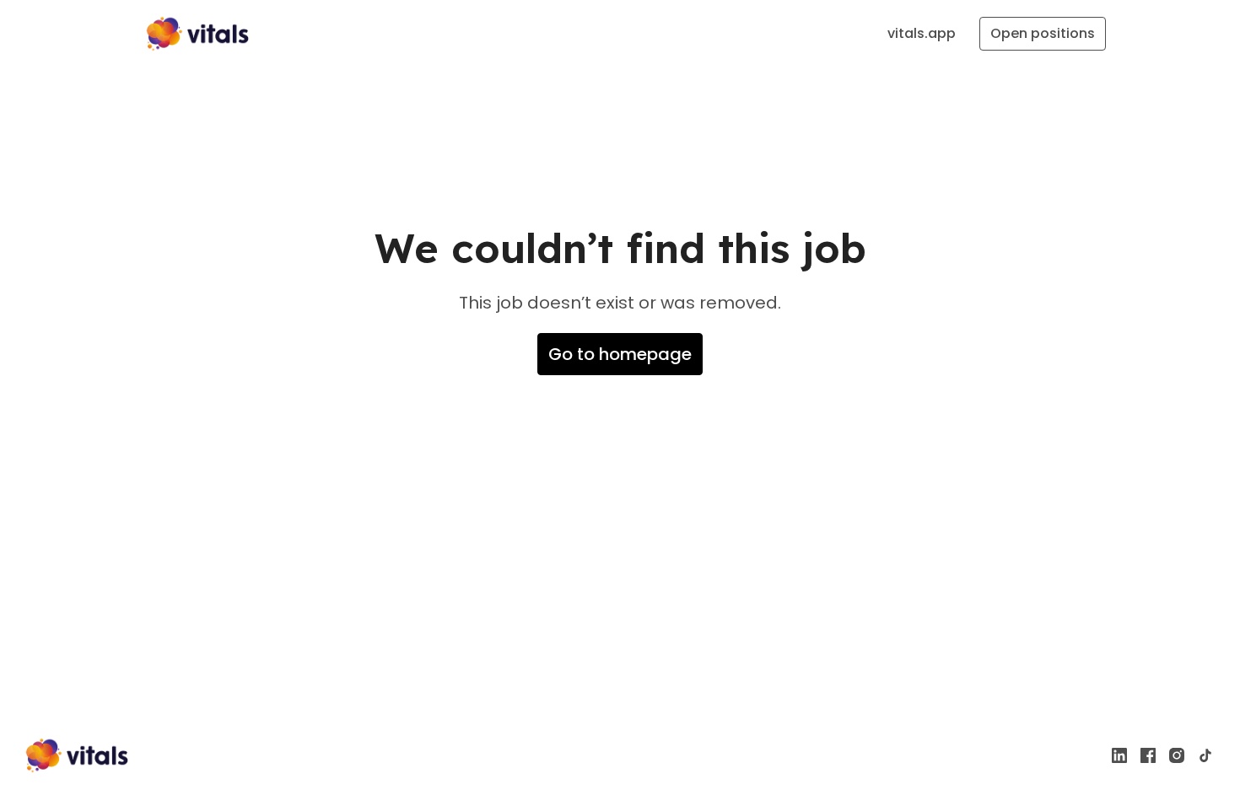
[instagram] (1176, 755)
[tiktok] (1205, 755)
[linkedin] (1119, 755)
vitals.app (921, 33)
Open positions (1042, 33)
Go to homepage (620, 354)
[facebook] (1148, 755)
